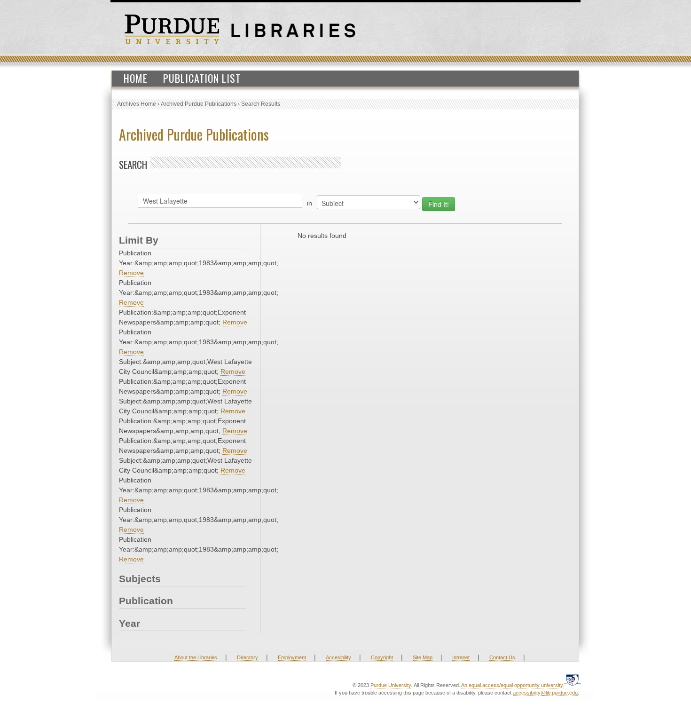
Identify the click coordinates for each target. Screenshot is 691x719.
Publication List (202, 78)
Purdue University (390, 685)
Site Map (422, 657)
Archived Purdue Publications (198, 104)
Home (136, 78)
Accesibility (338, 657)
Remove (131, 273)
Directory (247, 657)
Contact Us (502, 657)
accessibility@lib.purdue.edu (545, 692)
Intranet (461, 657)
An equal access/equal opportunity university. (512, 685)
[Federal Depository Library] (572, 680)
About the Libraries (195, 657)
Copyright (382, 657)
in (309, 203)
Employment (292, 657)
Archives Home (136, 104)
